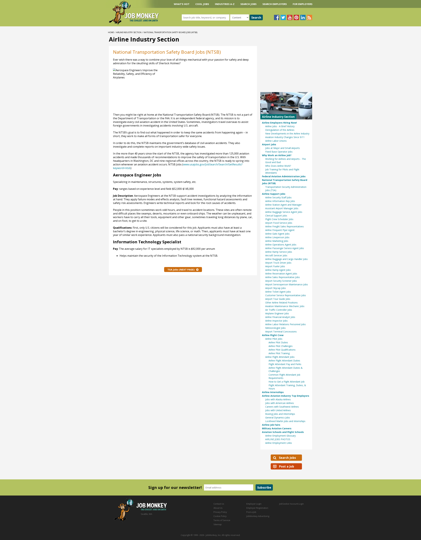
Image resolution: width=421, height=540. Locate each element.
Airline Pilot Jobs (273, 338)
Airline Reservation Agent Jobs (281, 273)
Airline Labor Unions (276, 140)
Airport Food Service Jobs (278, 222)
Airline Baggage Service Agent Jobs (283, 211)
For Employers (302, 4)
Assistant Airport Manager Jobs (281, 208)
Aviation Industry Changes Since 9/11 (285, 137)
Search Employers (274, 4)
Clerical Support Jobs (276, 215)
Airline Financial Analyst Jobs (280, 317)
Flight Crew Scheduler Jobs (279, 219)
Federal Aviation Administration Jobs (284, 176)
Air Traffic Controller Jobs (278, 309)
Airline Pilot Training (279, 353)
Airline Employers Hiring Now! (279, 122)
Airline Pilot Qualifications (282, 349)
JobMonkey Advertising (257, 516)
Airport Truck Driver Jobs (278, 262)
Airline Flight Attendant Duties (284, 360)
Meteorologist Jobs (275, 327)
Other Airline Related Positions (281, 302)
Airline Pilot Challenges (281, 346)
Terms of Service (221, 520)
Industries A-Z (225, 4)
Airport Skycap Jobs (275, 288)
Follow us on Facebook (276, 17)
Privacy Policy (220, 512)
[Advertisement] (220, 89)
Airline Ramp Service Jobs (278, 251)
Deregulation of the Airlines (279, 129)
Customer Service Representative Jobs (285, 295)
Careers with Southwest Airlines (282, 406)
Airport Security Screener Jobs (281, 280)
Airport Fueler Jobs (275, 266)
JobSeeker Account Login (291, 503)
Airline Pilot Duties (278, 342)
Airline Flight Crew (273, 335)
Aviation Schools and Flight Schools (283, 432)
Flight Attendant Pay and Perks (285, 364)
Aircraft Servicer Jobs (276, 255)
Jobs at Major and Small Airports (282, 148)
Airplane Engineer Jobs (277, 313)
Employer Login (253, 503)
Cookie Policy (220, 516)
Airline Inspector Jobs (276, 320)
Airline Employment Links (278, 442)
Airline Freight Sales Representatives (284, 226)
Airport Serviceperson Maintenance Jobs (286, 284)
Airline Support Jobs (273, 193)
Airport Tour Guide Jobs (277, 298)
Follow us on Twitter (283, 17)
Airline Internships (273, 392)
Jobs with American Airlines (279, 403)
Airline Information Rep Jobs (280, 201)
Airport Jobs (269, 144)
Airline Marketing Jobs (276, 240)
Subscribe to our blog (309, 17)
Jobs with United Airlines (278, 410)
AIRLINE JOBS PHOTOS (277, 439)
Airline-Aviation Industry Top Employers (285, 395)
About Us (218, 507)
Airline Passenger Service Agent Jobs (284, 248)
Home (111, 32)
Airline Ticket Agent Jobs (278, 291)
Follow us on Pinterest (296, 17)
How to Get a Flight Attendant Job (287, 381)
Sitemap (217, 524)
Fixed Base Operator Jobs (279, 151)
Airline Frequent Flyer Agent (280, 230)
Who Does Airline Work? (278, 165)
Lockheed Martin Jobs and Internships (285, 421)
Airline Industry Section (128, 32)
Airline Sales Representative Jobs (282, 277)
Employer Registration (257, 507)
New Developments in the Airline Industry (287, 133)
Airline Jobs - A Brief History (280, 126)
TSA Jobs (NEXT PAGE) (181, 269)
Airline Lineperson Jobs (277, 237)
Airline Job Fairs (271, 424)
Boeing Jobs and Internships (280, 413)
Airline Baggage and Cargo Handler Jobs (286, 259)
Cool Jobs (202, 4)
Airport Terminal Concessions (281, 331)
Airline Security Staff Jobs (278, 197)
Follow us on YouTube (289, 17)
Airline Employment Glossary (280, 435)
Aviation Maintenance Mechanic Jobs (284, 306)
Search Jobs (248, 4)
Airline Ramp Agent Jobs (278, 269)
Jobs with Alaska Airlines (278, 399)
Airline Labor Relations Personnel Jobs (285, 324)
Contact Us (218, 503)
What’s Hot (181, 4)
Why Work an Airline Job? (276, 155)
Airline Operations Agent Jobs (280, 244)
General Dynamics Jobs (277, 417)
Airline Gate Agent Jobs (277, 233)
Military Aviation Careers (276, 428)
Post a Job (286, 466)
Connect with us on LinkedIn (303, 17)
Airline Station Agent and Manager (283, 204)
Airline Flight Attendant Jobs (280, 356)
